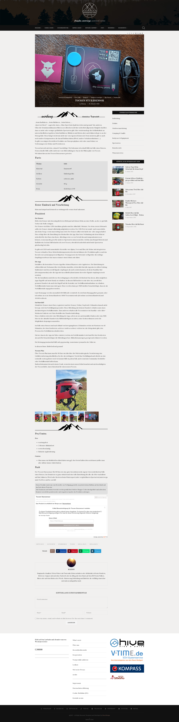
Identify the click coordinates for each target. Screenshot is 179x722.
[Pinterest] (138, 33)
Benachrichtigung (101, 497)
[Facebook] (129, 33)
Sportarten (116, 143)
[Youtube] (140, 33)
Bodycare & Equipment (91, 28)
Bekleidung (38, 28)
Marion (83, 104)
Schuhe (114, 123)
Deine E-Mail (53, 518)
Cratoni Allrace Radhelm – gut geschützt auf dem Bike (134, 179)
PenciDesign (106, 715)
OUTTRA (90, 529)
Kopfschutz (51, 544)
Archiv (75, 675)
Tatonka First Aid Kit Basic (134, 224)
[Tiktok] (133, 33)
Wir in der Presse (79, 670)
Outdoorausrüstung (62, 28)
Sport (102, 28)
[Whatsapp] (127, 33)
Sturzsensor (62, 544)
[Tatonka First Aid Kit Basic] (118, 227)
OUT (105, 537)
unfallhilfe (94, 544)
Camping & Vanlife (76, 28)
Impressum (77, 683)
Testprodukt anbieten (80, 660)
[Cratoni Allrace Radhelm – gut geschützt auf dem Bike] (118, 181)
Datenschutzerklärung (79, 529)
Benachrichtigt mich (71, 525)
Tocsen (72, 544)
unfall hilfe (82, 544)
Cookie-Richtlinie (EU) (80, 693)
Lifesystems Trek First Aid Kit (134, 191)
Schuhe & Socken (49, 28)
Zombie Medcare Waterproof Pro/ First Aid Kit (134, 203)
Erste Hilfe (40, 544)
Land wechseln (45, 501)
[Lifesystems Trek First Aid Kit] (118, 192)
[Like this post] (53, 551)
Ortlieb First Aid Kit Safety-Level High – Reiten (134, 214)
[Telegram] (135, 33)
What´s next (77, 640)
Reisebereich (111, 28)
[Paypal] (142, 33)
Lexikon (75, 665)
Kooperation (77, 655)
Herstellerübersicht (80, 650)
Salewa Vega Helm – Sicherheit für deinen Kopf (134, 168)
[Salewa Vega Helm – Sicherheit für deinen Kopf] (118, 170)
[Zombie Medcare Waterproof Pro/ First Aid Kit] (118, 203)
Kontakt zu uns (78, 698)
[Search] (143, 28)
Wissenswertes (122, 28)
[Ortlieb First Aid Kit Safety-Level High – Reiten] (118, 216)
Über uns (76, 645)
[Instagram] (131, 33)
